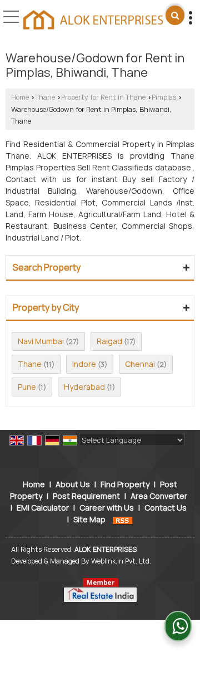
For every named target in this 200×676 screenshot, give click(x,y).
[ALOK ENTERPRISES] (93, 20)
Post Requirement (86, 496)
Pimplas (164, 97)
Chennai (140, 364)
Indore (84, 364)
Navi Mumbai (41, 341)
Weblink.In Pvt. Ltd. (121, 561)
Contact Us (165, 507)
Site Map (89, 519)
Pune (27, 386)
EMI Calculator (43, 507)
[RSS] (123, 519)
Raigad (109, 341)
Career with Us (106, 507)
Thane (45, 97)
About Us (73, 484)
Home (20, 97)
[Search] (175, 15)
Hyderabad (84, 386)
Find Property (125, 484)
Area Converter (159, 496)
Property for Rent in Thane (103, 97)
